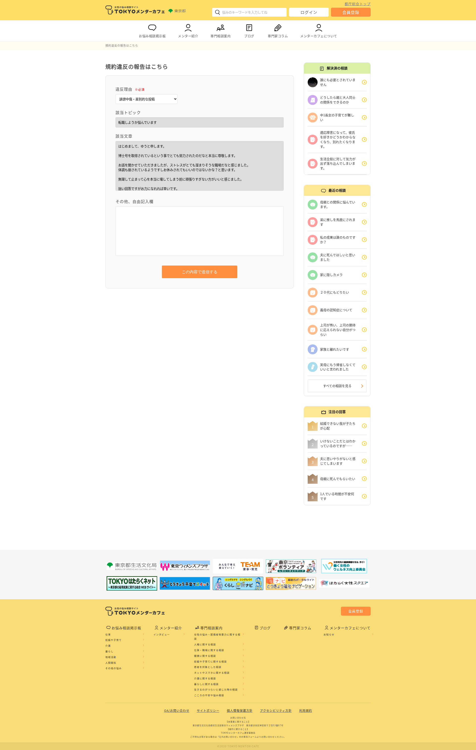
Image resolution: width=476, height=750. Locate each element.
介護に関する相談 (205, 678)
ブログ (249, 35)
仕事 (108, 634)
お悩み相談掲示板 (152, 35)
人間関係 (110, 662)
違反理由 (130, 89)
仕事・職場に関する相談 (209, 650)
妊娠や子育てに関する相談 (210, 661)
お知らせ (329, 634)
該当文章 (124, 136)
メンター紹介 (188, 35)
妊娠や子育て (113, 640)
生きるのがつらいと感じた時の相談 (216, 689)
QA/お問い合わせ (176, 710)
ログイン (308, 12)
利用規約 (305, 710)
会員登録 (350, 12)
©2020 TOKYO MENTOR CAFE (238, 746)
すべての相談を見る (337, 385)
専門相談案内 (220, 35)
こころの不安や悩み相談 (209, 695)
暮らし (109, 651)
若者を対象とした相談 (207, 667)
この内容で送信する (199, 272)
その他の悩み (113, 668)
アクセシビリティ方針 (276, 710)
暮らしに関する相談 (206, 684)
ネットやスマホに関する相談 (212, 672)
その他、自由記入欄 (134, 201)
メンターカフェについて (318, 35)
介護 (108, 645)
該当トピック (128, 112)
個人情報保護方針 (240, 710)
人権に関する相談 (205, 644)
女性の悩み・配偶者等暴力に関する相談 (217, 637)
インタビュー (161, 634)
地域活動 (110, 657)
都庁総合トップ (358, 3)
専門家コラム (278, 35)
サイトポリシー (208, 710)
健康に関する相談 (205, 656)
